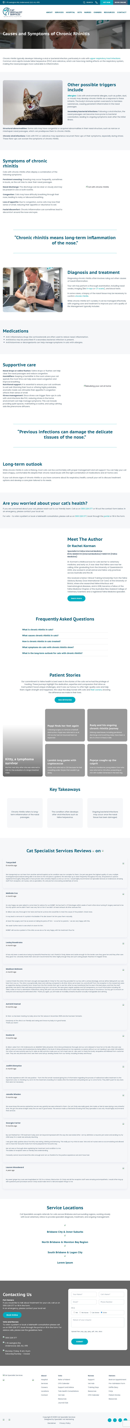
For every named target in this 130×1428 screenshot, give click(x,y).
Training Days (93, 1387)
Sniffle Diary (113, 1387)
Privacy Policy (65, 1423)
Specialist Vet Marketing (64, 1419)
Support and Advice (66, 1387)
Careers (44, 1387)
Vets (79, 12)
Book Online (12, 1315)
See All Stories (65, 700)
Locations (45, 1391)
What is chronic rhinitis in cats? (37, 629)
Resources (109, 12)
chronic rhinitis (81, 296)
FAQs (111, 1391)
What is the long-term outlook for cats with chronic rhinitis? (52, 653)
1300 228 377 (87, 508)
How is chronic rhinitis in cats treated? (41, 641)
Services (59, 12)
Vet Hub (61, 1395)
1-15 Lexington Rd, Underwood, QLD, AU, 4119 (16, 1344)
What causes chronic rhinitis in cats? (40, 635)
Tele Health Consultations (68, 1391)
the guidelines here (33, 1330)
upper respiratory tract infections (105, 58)
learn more (76, 598)
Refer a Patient (64, 1379)
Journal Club (63, 1403)
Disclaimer (52, 1423)
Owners (98, 12)
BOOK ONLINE (120, 2)
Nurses (87, 12)
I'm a (73, 1308)
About (49, 12)
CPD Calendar (63, 1383)
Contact (121, 12)
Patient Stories (114, 1395)
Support (91, 1379)
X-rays (90, 288)
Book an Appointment (117, 1379)
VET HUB (106, 2)
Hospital (70, 12)
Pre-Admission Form (117, 1383)
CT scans (100, 288)
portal (106, 516)
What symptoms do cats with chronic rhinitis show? (48, 647)
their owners (96, 689)
